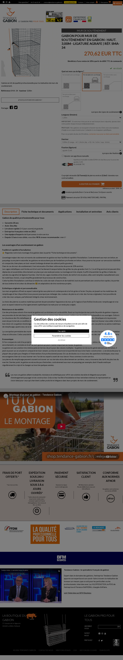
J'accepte (61, 331)
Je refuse (61, 340)
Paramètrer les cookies (61, 336)
